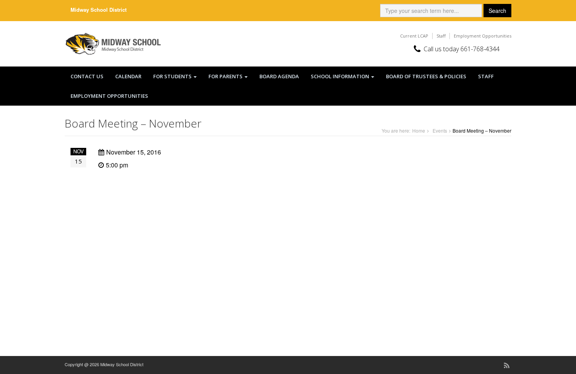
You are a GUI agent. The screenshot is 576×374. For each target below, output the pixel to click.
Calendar (128, 76)
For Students (173, 76)
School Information (340, 76)
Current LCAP (414, 36)
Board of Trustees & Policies (426, 76)
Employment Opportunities (482, 36)
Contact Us (87, 76)
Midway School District (99, 9)
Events (440, 130)
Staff (441, 36)
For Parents (226, 76)
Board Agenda (279, 76)
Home (418, 130)
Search (497, 10)
